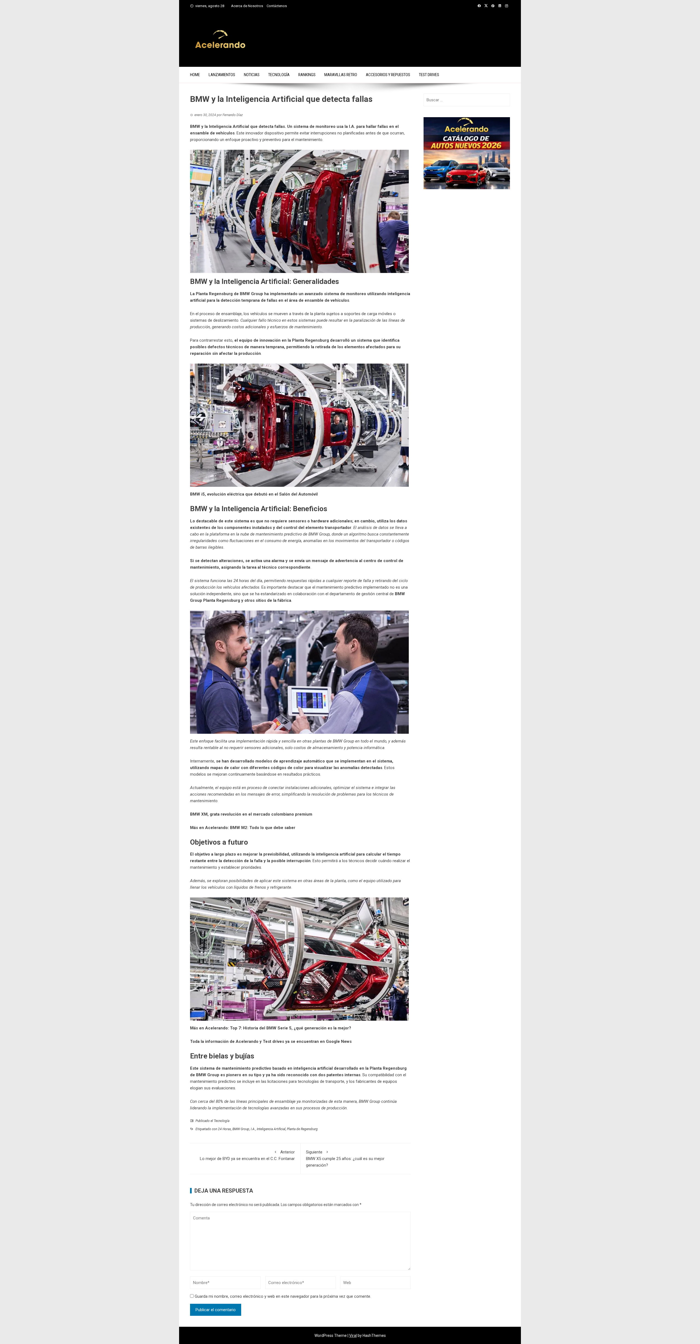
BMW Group (240, 1129)
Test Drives (429, 74)
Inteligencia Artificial (271, 1129)
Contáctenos (277, 6)
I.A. (253, 1129)
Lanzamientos (222, 74)
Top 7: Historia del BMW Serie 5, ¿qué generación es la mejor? (290, 1028)
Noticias (251, 74)
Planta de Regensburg (302, 1129)
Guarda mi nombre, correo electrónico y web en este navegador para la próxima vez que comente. (283, 1296)
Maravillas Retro (340, 74)
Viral (353, 1335)
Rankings (307, 74)
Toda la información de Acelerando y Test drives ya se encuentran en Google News (271, 1041)
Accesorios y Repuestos (388, 74)
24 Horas (224, 1129)
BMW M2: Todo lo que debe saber (262, 827)
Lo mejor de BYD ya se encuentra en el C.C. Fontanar (247, 1155)
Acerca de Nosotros (247, 6)
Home (195, 74)
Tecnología (279, 74)
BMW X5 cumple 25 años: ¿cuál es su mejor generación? (345, 1159)
